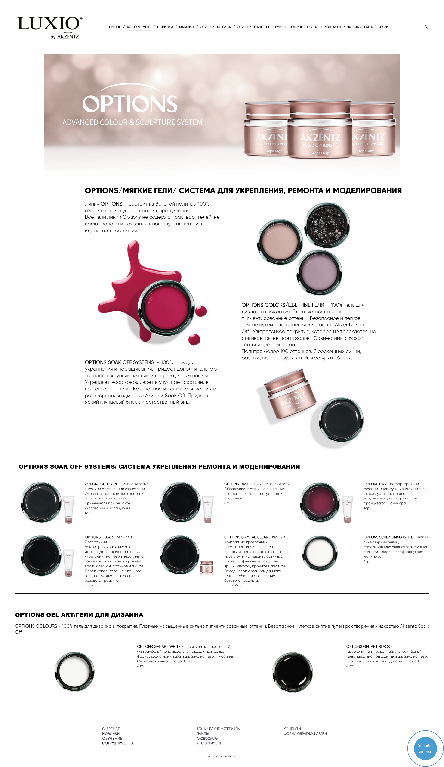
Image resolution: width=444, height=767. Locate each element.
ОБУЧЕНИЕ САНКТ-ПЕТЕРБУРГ (259, 27)
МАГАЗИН (186, 27)
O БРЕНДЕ (113, 27)
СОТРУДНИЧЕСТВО (303, 27)
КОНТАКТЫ (333, 27)
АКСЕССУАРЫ (207, 738)
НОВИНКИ (165, 27)
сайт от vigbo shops (222, 756)
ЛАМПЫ (203, 734)
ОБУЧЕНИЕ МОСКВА (215, 27)
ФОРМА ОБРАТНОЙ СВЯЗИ (367, 27)
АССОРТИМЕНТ (139, 27)
